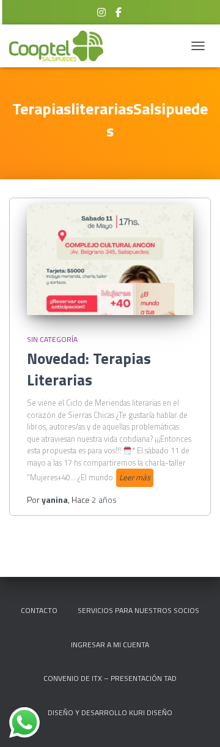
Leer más (134, 477)
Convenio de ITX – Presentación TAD (110, 678)
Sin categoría (52, 339)
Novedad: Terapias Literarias (89, 369)
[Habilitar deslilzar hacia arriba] (195, 722)
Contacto (39, 610)
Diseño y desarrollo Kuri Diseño (110, 712)
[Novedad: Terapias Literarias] (110, 259)
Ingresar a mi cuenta (110, 644)
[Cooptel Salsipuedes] (60, 46)
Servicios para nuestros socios (138, 610)
